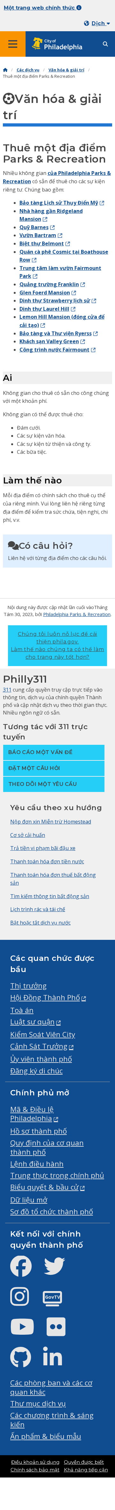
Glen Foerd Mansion (44, 292)
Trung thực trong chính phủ (57, 1175)
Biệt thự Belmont (41, 243)
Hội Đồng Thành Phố (45, 997)
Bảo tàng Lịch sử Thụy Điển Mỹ (58, 202)
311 (7, 689)
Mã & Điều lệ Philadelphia (32, 1113)
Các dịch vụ (28, 70)
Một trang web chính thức (40, 8)
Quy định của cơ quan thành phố (47, 1147)
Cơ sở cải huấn (27, 834)
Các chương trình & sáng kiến (52, 1419)
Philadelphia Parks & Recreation (77, 614)
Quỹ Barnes (34, 227)
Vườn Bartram (37, 235)
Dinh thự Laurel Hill (44, 308)
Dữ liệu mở (28, 1200)
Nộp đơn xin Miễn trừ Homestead (50, 821)
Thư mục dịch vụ (38, 1403)
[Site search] (105, 44)
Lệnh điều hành (37, 1164)
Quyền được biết (84, 1462)
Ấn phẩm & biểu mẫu (45, 1436)
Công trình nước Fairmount (54, 349)
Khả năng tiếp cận (86, 1470)
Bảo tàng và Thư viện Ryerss (55, 333)
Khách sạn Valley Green (49, 341)
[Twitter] (59, 1271)
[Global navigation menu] (13, 44)
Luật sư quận (32, 1022)
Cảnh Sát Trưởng (38, 1046)
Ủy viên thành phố (41, 1059)
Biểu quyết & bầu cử (44, 1187)
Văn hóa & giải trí (66, 70)
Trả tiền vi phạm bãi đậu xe (42, 848)
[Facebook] (26, 1271)
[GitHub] (25, 1363)
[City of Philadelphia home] (59, 44)
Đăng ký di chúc (36, 1071)
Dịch (99, 23)
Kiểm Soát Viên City (42, 1034)
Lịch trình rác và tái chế (37, 909)
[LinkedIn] (57, 1363)
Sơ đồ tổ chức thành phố (51, 1211)
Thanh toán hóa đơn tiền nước (47, 861)
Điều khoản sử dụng (35, 1462)
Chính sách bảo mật (35, 1470)
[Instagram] (24, 1302)
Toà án (22, 1010)
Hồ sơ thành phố (38, 1131)
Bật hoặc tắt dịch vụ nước (40, 922)
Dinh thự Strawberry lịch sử (54, 300)
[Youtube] (27, 1332)
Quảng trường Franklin (49, 284)
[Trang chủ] (5, 70)
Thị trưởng (28, 986)
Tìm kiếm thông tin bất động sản (49, 896)
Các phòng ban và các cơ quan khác (51, 1387)
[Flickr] (61, 1332)
